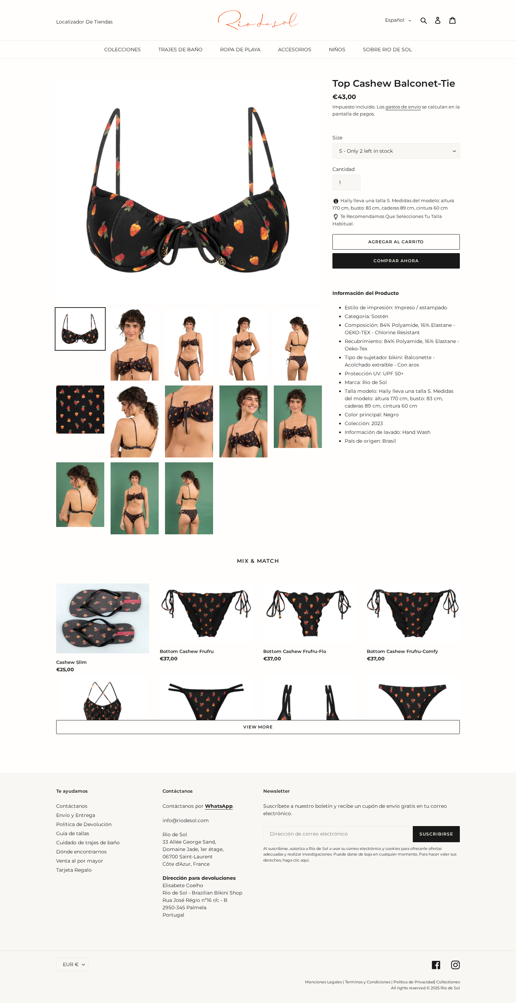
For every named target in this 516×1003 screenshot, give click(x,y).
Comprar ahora (395, 260)
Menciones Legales (323, 981)
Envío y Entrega (75, 815)
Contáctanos (71, 806)
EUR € (71, 964)
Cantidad (343, 169)
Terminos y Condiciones (367, 981)
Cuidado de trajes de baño (88, 842)
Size (337, 137)
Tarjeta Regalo (74, 870)
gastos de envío (403, 107)
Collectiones (448, 981)
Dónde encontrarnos (81, 852)
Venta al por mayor (79, 861)
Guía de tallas (72, 833)
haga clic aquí (296, 860)
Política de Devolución (84, 824)
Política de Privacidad (413, 981)
